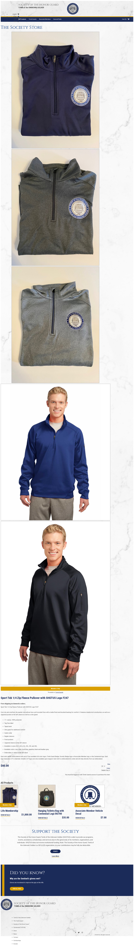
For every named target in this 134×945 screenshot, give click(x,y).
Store (15, 16)
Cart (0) (124, 19)
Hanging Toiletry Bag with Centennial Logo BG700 (51, 812)
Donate (15, 14)
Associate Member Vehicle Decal (89, 812)
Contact (15, 937)
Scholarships (17, 940)
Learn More (55, 856)
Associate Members (45, 19)
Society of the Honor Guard (21, 924)
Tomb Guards (32, 19)
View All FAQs (17, 888)
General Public (57, 19)
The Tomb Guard (18, 921)
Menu (15, 21)
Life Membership (9, 810)
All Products (22, 19)
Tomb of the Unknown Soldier (22, 917)
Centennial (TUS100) (19, 927)
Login (15, 19)
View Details (5, 815)
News (15, 934)
